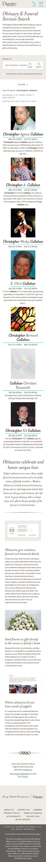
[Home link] (9, 4)
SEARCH (7, 59)
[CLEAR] (30, 64)
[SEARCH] (38, 63)
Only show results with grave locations (24, 73)
